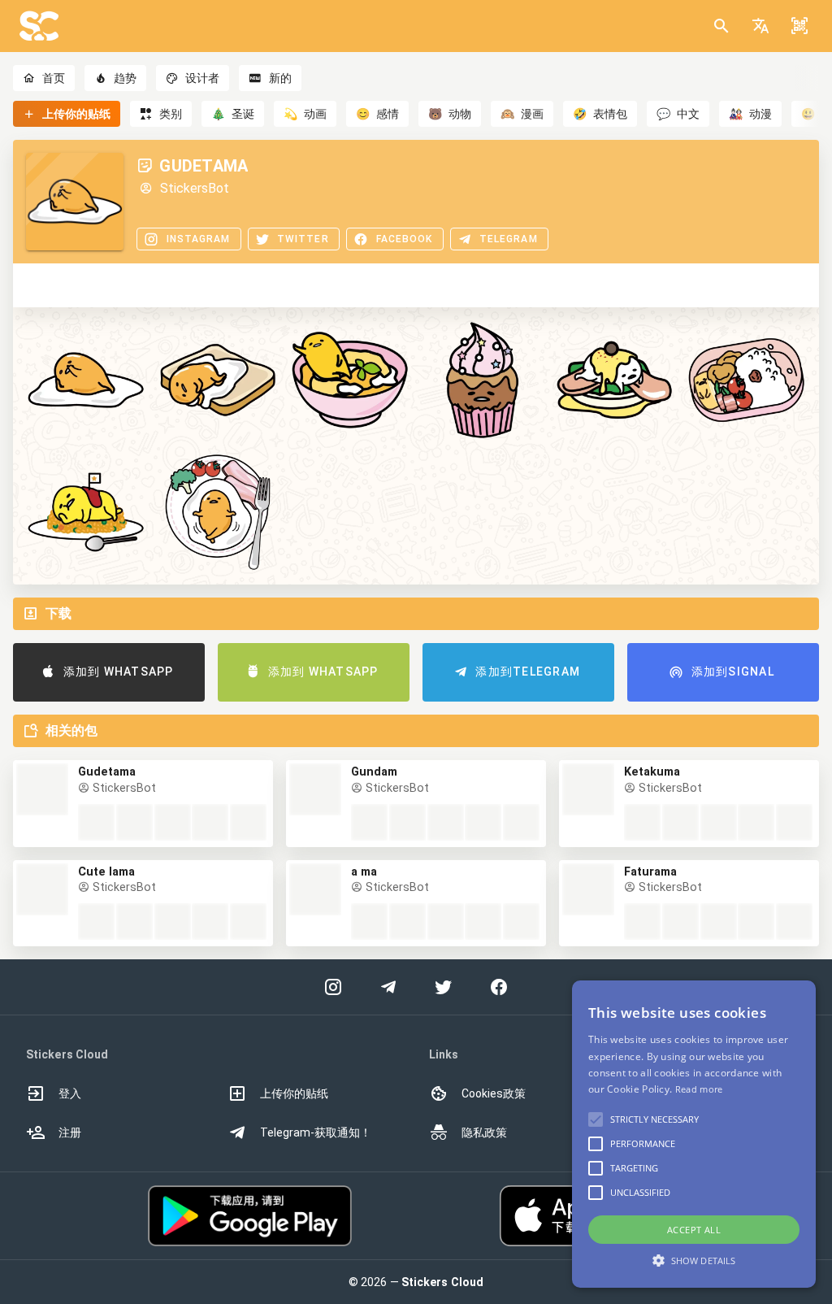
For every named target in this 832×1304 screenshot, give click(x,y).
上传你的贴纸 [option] (294, 1093)
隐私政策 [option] (484, 1132)
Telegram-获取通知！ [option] (315, 1132)
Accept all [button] (694, 1230)
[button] (760, 26)
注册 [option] (69, 1132)
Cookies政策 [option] (494, 1093)
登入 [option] (69, 1093)
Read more (699, 1089)
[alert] (694, 1134)
